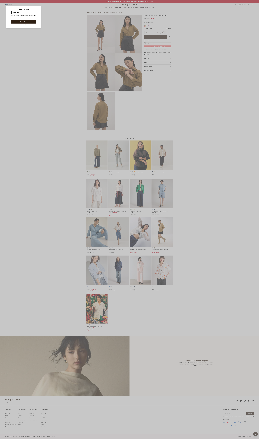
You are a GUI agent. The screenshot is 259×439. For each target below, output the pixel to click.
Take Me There (23, 21)
